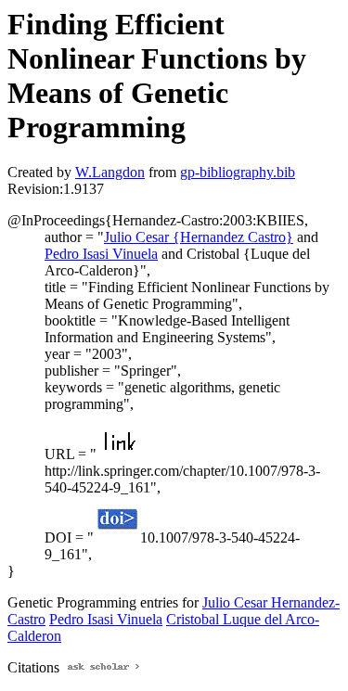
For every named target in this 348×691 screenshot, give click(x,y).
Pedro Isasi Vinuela (101, 254)
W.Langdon (110, 172)
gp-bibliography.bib (237, 172)
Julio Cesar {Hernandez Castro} (198, 237)
